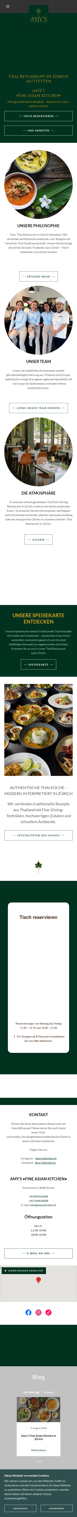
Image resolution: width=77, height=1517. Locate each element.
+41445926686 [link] (38, 1196)
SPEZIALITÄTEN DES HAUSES (38, 835)
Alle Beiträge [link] (31, 1392)
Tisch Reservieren (38, 116)
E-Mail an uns (38, 1253)
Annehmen (56, 1508)
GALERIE (38, 539)
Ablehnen (20, 1508)
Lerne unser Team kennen (38, 407)
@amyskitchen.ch (46, 1158)
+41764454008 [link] (38, 1200)
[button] (7, 6)
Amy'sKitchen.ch (45, 1162)
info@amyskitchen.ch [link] (43, 1205)
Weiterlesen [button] (38, 1450)
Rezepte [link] (49, 1392)
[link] (39, 6)
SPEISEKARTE (38, 664)
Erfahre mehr (38, 276)
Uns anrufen (38, 130)
